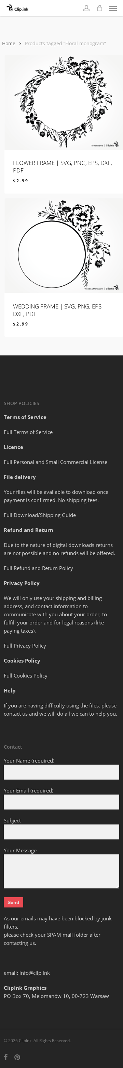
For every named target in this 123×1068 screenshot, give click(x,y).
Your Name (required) (29, 760)
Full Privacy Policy (25, 645)
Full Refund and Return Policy (38, 568)
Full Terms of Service (28, 432)
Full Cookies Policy (25, 675)
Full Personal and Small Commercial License (55, 461)
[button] (113, 8)
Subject (12, 820)
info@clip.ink (34, 972)
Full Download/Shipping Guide (40, 515)
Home (8, 43)
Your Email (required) (28, 790)
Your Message (20, 850)
